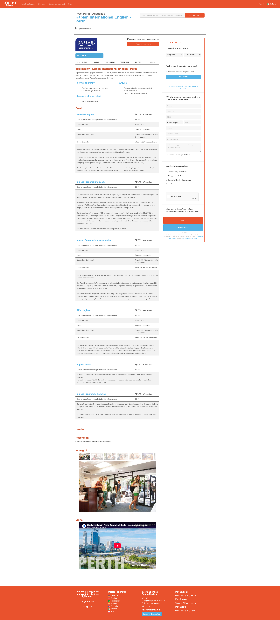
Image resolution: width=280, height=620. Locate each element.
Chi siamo (41, 4)
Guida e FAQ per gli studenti (186, 595)
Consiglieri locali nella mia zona (179, 180)
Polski (113, 611)
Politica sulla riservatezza (152, 603)
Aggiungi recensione (143, 44)
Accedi (261, 4)
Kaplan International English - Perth (181, 72)
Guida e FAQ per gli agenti (186, 610)
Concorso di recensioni (151, 614)
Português (115, 601)
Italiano (273, 4)
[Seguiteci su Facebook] (84, 607)
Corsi (96, 62)
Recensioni (124, 62)
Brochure (110, 62)
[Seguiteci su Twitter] (87, 607)
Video (152, 62)
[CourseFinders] (10, 3)
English (113, 598)
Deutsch (114, 595)
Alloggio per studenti (176, 176)
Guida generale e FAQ (57, 4)
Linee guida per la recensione (153, 600)
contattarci (194, 238)
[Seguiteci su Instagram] (91, 607)
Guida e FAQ (186, 238)
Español (113, 603)
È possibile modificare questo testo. (178, 155)
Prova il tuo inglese (27, 4)
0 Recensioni (147, 114)
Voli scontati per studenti (177, 172)
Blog (70, 4)
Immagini (138, 62)
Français (114, 606)
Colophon (146, 606)
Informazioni (82, 62)
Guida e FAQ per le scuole (185, 603)
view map (155, 39)
